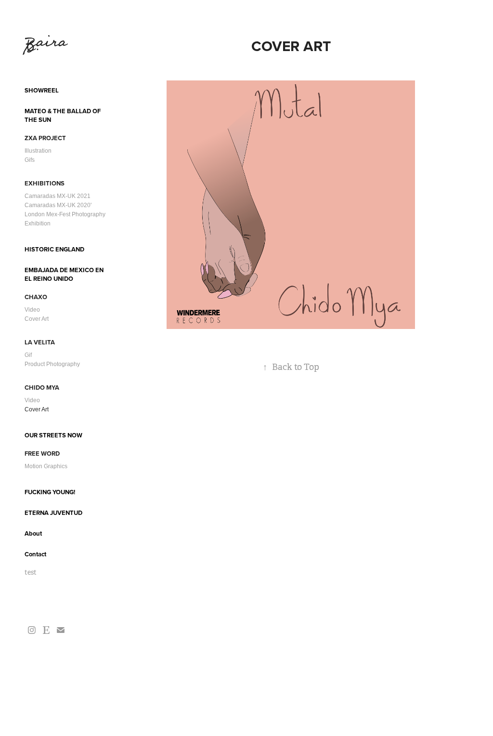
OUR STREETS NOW (53, 435)
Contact (35, 554)
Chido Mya (42, 387)
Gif (28, 355)
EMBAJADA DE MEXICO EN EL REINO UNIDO (64, 274)
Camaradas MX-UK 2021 (58, 196)
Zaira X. (49, 44)
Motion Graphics (46, 466)
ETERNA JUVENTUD (53, 512)
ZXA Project (45, 138)
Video (32, 309)
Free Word (42, 453)
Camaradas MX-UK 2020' (58, 205)
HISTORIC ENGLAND (54, 249)
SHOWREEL (42, 90)
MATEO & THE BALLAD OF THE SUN (63, 115)
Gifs (30, 160)
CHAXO (36, 297)
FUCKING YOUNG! (50, 492)
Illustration (38, 150)
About (33, 533)
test (31, 572)
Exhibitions (45, 183)
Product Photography (52, 364)
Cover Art (37, 318)
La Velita (40, 342)
